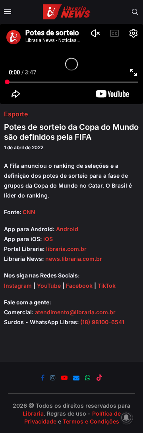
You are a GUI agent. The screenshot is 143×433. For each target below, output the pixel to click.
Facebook (79, 285)
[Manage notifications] (126, 417)
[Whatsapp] (88, 378)
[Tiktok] (99, 378)
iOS (48, 238)
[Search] (135, 11)
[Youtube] (64, 378)
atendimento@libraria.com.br (75, 312)
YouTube (49, 285)
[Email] (76, 378)
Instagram (18, 285)
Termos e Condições (91, 421)
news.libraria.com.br (73, 258)
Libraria (33, 413)
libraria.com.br (66, 248)
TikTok (107, 285)
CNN (29, 212)
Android (67, 229)
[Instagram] (53, 378)
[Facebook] (42, 378)
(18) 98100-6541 (102, 322)
